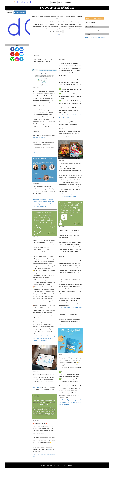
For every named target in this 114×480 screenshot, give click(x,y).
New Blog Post (37, 387)
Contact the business (20, 12)
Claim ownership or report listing (94, 18)
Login (70, 465)
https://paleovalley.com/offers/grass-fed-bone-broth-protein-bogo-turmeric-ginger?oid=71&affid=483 (70, 402)
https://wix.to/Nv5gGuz (39, 137)
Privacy (57, 465)
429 (34, 152)
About (43, 465)
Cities (60, 2)
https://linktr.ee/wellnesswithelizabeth (95, 37)
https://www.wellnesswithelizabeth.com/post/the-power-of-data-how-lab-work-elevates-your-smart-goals (44, 338)
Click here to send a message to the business (96, 30)
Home (54, 2)
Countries (68, 2)
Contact (49, 465)
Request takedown (91, 22)
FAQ (64, 465)
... (63, 31)
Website (10, 12)
